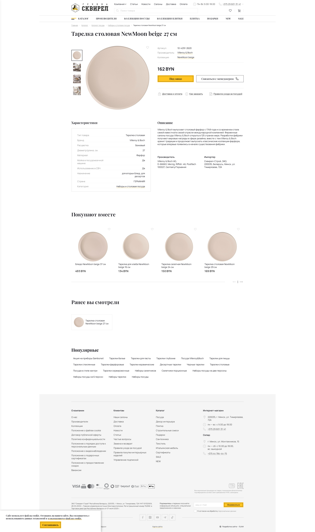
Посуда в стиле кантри (85, 370)
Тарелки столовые (219, 364)
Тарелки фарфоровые (112, 364)
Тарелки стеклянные (84, 364)
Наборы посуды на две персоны (210, 370)
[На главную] (89, 8)
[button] (241, 281)
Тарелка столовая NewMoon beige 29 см (220, 266)
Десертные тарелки (170, 364)
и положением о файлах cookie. (65, 518)
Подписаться (233, 504)
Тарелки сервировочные (116, 370)
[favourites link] (230, 11)
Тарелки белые (117, 358)
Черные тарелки (195, 364)
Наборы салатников (145, 370)
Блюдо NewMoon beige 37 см (90, 264)
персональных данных (227, 511)
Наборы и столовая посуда (130, 186)
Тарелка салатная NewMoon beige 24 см (176, 266)
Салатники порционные (174, 370)
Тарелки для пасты (141, 358)
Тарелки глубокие (165, 358)
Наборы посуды (140, 376)
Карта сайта (157, 526)
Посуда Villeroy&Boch (192, 358)
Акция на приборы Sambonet (88, 358)
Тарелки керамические (142, 364)
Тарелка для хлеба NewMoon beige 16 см (133, 266)
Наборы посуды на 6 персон (88, 376)
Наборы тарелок (117, 376)
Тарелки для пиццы (219, 358)
